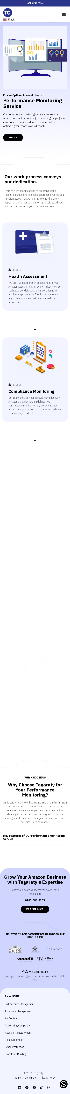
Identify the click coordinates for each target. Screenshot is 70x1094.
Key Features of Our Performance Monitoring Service (34, 837)
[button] (64, 14)
